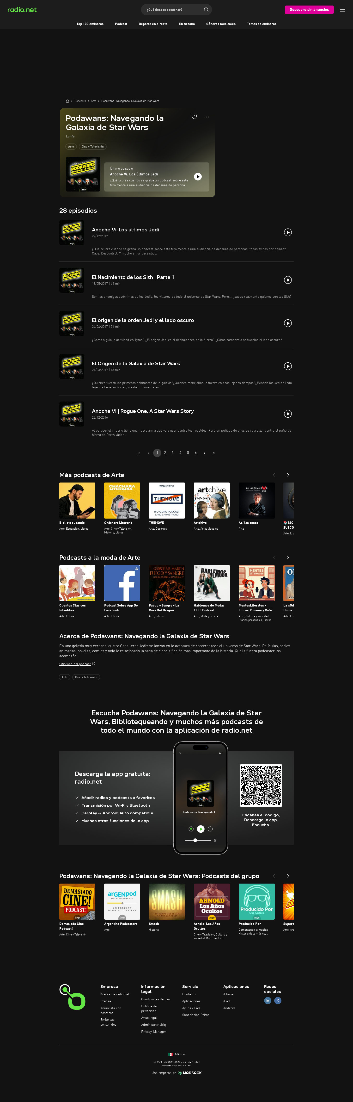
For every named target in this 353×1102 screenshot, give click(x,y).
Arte (71, 146)
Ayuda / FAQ (191, 1008)
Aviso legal (149, 1018)
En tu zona (187, 24)
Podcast (121, 24)
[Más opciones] (206, 117)
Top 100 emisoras (90, 24)
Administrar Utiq (153, 1025)
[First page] (139, 453)
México (179, 1054)
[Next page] (204, 453)
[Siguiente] (288, 473)
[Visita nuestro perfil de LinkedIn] (268, 1000)
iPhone (228, 994)
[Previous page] (148, 453)
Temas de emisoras (261, 24)
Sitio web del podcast (75, 664)
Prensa (105, 1001)
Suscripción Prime (195, 1015)
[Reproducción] (198, 176)
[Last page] (214, 453)
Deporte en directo (153, 24)
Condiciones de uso (155, 999)
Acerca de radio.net (114, 994)
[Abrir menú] (342, 9)
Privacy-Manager (153, 1032)
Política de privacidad (149, 1009)
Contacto (188, 994)
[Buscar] (206, 9)
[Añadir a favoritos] (194, 117)
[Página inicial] (67, 101)
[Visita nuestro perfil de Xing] (278, 1000)
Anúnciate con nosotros (110, 1011)
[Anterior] (274, 473)
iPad (226, 1001)
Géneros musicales (221, 24)
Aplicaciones (191, 1001)
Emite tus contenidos (108, 1022)
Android (229, 1008)
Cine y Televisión (93, 146)
